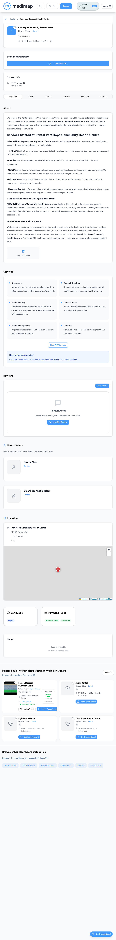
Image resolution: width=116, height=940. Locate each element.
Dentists (81, 765)
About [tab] (31, 97)
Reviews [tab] (67, 97)
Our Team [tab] (85, 97)
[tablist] (58, 96)
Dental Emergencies (20, 325)
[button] (58, 570)
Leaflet (84, 599)
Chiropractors (66, 765)
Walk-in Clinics (10, 765)
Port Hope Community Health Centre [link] (34, 19)
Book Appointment (60, 63)
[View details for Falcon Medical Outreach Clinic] (29, 696)
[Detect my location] (54, 6)
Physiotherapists (47, 765)
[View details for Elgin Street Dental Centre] (86, 728)
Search (66, 6)
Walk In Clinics (35, 689)
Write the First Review (58, 422)
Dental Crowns (70, 302)
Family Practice (28, 765)
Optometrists (96, 765)
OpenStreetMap (105, 599)
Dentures (68, 325)
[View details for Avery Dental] (86, 696)
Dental (12, 19)
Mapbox (93, 599)
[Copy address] (50, 41)
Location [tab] (103, 97)
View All (108, 672)
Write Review (102, 386)
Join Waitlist (29, 709)
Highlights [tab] (13, 97)
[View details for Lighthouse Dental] (29, 728)
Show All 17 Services (58, 345)
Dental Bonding (18, 302)
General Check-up (72, 283)
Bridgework (16, 283)
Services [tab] (49, 97)
